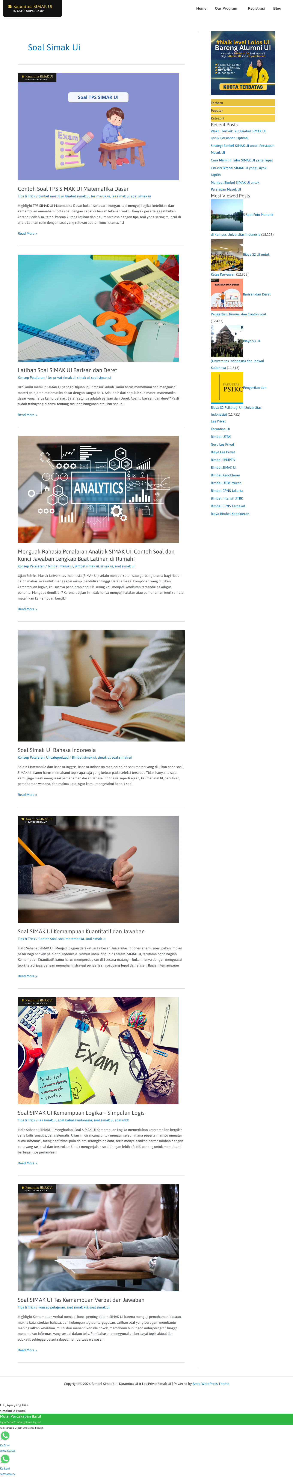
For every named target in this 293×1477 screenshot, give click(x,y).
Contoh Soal (47, 939)
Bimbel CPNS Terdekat (228, 506)
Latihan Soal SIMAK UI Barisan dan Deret (67, 370)
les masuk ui (100, 196)
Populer (217, 110)
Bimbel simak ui (77, 196)
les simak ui (121, 196)
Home (201, 8)
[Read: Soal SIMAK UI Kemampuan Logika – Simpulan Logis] (98, 1050)
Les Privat (218, 421)
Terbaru (217, 103)
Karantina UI (220, 429)
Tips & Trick (26, 196)
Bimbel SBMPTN (223, 460)
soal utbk (122, 1120)
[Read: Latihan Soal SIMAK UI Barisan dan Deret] (98, 308)
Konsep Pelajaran (31, 377)
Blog (277, 8)
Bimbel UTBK (221, 437)
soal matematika (71, 939)
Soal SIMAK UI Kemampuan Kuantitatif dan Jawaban (81, 931)
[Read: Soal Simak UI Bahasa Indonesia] (101, 685)
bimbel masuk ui (51, 196)
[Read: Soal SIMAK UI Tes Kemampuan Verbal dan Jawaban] (98, 1237)
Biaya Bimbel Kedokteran (230, 514)
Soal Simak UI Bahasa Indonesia (57, 750)
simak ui (83, 377)
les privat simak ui (62, 377)
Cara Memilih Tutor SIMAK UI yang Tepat (242, 160)
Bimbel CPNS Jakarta (227, 490)
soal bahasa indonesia (75, 1120)
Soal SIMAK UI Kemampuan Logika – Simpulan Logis (81, 1113)
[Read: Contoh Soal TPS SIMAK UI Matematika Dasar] (98, 126)
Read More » (27, 233)
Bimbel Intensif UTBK (227, 498)
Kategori (217, 118)
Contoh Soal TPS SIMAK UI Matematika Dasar (73, 189)
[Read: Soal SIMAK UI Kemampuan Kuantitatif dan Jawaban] (98, 869)
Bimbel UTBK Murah (226, 483)
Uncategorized (57, 757)
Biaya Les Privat (223, 452)
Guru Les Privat (222, 444)
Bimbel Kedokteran (225, 475)
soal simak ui (141, 196)
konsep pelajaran (51, 1307)
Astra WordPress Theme (211, 1384)
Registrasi (256, 8)
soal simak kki (77, 1307)
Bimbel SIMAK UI (223, 467)
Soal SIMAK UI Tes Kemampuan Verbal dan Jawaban (81, 1300)
